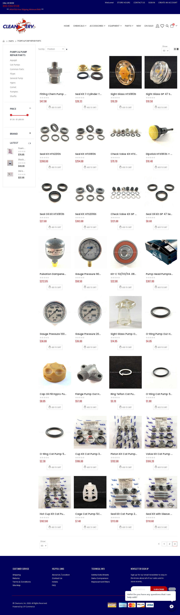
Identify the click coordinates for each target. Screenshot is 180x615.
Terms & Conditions (22, 581)
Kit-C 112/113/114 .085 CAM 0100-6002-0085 (124, 274)
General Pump (16, 78)
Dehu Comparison (99, 578)
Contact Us (139, 2)
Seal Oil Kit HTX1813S (52, 214)
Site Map (17, 585)
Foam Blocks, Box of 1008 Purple (21, 148)
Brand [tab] (14, 133)
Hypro (12, 82)
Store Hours (123, 2)
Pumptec (14, 91)
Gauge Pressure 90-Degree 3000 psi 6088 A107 (88, 274)
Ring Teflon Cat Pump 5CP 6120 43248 (124, 394)
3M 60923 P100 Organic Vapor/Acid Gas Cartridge (21, 171)
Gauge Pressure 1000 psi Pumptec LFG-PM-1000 (53, 334)
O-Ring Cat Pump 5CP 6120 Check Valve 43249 (159, 394)
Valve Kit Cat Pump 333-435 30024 (159, 454)
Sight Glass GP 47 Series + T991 (159, 94)
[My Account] (157, 26)
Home (4, 41)
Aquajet (13, 60)
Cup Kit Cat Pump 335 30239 (88, 454)
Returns (16, 578)
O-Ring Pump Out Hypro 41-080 (159, 334)
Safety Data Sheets (100, 574)
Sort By (41, 49)
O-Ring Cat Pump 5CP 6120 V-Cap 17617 (53, 454)
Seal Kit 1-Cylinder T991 (88, 94)
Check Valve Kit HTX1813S (124, 154)
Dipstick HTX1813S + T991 (159, 154)
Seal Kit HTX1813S (85, 154)
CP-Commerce (29, 606)
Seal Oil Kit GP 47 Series (159, 214)
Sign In (151, 2)
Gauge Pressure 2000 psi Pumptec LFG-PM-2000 (88, 334)
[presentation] (30, 143)
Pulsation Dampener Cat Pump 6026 (53, 274)
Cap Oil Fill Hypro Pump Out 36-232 (53, 394)
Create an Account (167, 2)
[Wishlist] (162, 26)
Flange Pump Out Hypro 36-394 (88, 394)
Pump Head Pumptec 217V (159, 274)
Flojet (12, 73)
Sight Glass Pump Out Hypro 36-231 (124, 334)
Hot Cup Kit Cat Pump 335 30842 (53, 514)
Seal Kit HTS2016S (85, 214)
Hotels (55, 581)
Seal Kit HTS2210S (50, 154)
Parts (11, 41)
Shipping (17, 574)
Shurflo (13, 96)
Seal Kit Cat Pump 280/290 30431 (124, 514)
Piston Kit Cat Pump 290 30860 (124, 454)
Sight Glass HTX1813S (123, 94)
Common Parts (17, 69)
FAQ (54, 585)
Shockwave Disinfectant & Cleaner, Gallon (21, 159)
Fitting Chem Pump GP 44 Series (53, 94)
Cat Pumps (15, 64)
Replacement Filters (100, 581)
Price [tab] (13, 108)
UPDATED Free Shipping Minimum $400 (25, 9)
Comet (13, 87)
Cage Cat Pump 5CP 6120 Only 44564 (88, 514)
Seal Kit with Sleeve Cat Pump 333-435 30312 (159, 514)
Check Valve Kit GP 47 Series (124, 214)
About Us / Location (61, 574)
